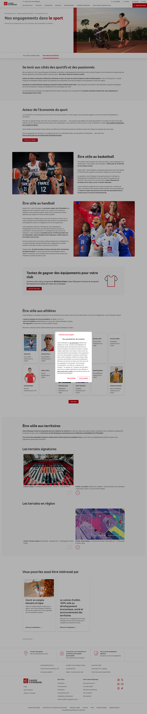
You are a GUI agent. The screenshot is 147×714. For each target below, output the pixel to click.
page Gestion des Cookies (65, 371)
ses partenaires (74, 343)
